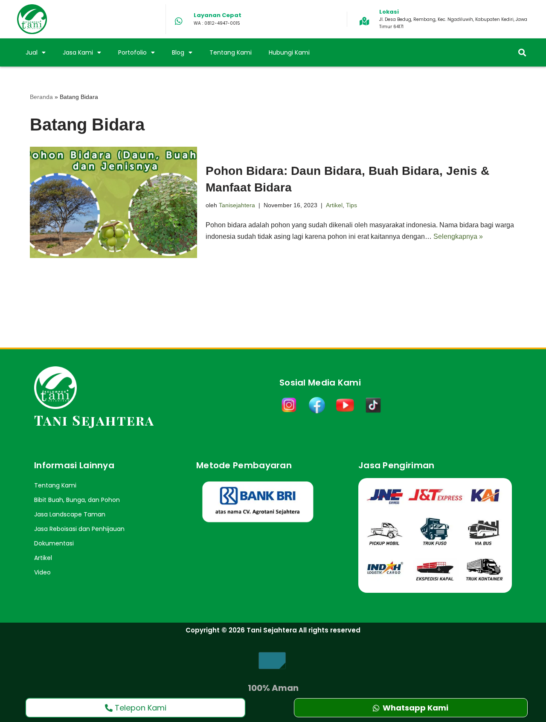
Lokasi (389, 12)
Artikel (334, 205)
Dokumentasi (54, 543)
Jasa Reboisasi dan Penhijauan (79, 529)
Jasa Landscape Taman (69, 514)
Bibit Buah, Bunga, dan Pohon (77, 500)
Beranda (41, 96)
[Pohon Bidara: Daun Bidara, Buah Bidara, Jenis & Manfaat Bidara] (113, 202)
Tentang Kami (230, 52)
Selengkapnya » (458, 236)
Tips (351, 205)
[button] (522, 53)
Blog (178, 52)
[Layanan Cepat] (178, 21)
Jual (32, 52)
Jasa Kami (78, 52)
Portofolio (132, 52)
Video (42, 572)
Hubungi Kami (289, 52)
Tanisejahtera (237, 205)
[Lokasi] (364, 21)
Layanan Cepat (217, 15)
